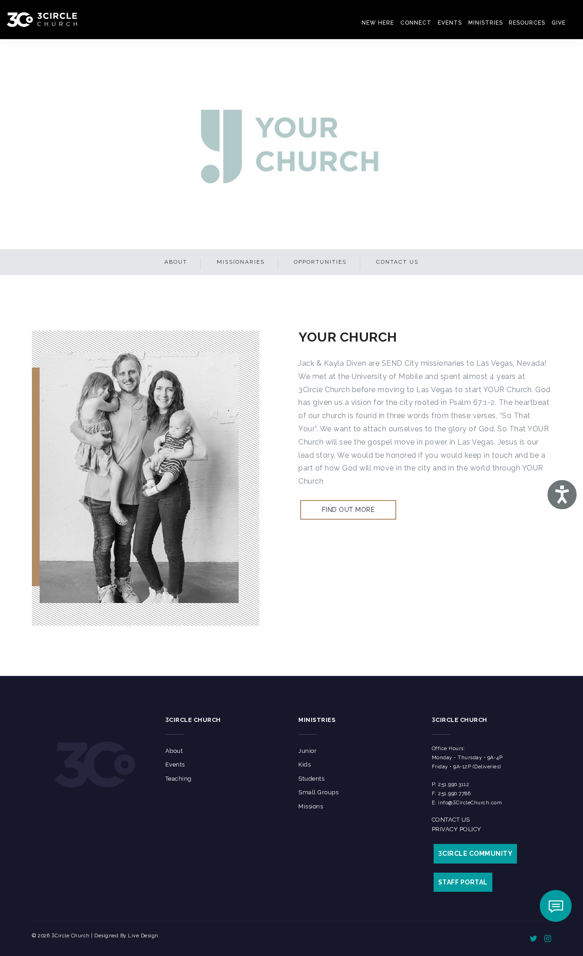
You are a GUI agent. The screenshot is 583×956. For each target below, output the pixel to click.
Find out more (348, 509)
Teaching (178, 778)
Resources (531, 23)
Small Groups (318, 792)
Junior (307, 750)
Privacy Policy (456, 829)
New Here (396, 23)
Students (311, 778)
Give (559, 23)
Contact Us (397, 262)
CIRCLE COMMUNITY (475, 853)
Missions (310, 806)
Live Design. (144, 936)
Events (461, 23)
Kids (304, 764)
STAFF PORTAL (463, 882)
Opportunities (320, 262)
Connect (431, 23)
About (175, 262)
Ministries (494, 23)
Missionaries (241, 262)
